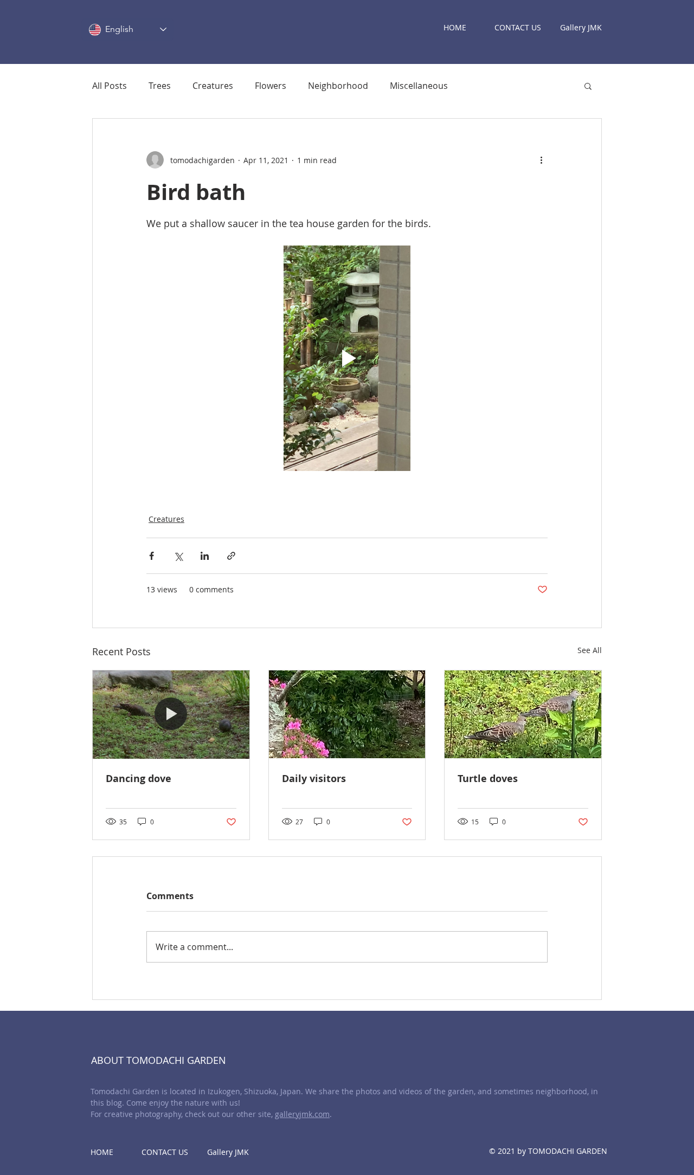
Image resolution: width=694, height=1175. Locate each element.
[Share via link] (231, 556)
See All (589, 650)
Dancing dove (138, 778)
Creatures (212, 86)
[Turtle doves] (523, 714)
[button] (588, 85)
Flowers (270, 86)
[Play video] (347, 358)
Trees (160, 86)
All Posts (109, 86)
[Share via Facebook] (151, 556)
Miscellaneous (419, 86)
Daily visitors (314, 778)
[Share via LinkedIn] (205, 556)
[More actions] (541, 159)
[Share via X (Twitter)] (178, 556)
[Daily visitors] (347, 714)
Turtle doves (488, 778)
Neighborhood (338, 86)
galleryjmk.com (302, 1114)
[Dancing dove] (171, 714)
